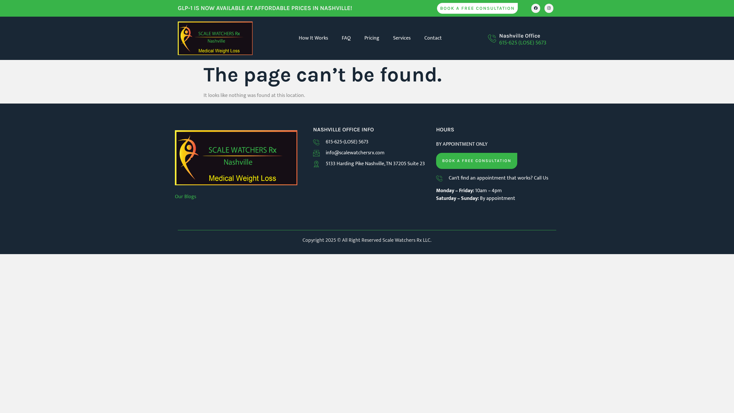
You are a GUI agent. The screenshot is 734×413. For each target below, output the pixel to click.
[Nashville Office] (492, 38)
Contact (433, 38)
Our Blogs (185, 196)
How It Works (313, 38)
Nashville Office (519, 35)
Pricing (371, 38)
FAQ (346, 38)
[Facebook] (535, 8)
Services (402, 38)
